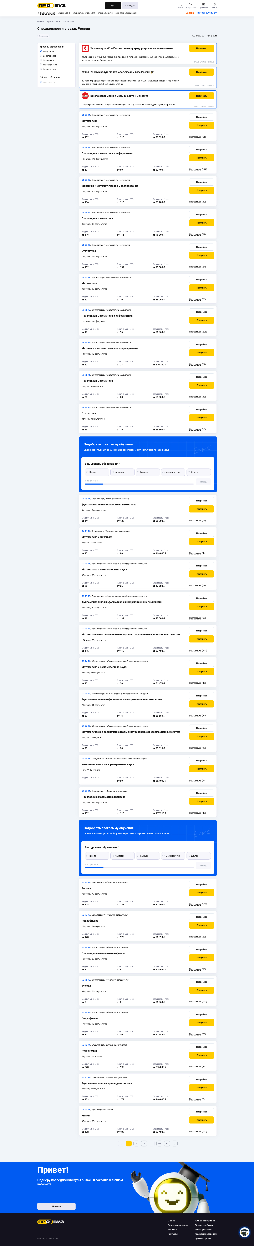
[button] (201, 48)
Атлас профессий (203, 1229)
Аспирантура (55, 69)
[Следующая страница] (175, 1143)
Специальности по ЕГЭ (84, 13)
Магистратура (57, 64)
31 (167, 1143)
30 (159, 1143)
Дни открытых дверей (126, 13)
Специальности (105, 13)
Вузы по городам (203, 1238)
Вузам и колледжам (178, 1225)
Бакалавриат (56, 56)
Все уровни (52, 51)
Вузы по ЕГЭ (64, 13)
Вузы (113, 5)
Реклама (210, 62)
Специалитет (55, 60)
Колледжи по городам (206, 1234)
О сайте (171, 1221)
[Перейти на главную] (51, 5)
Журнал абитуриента (205, 1221)
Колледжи (130, 5)
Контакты (173, 1234)
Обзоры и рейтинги (204, 1225)
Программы (195, 137)
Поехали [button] (56, 1206)
